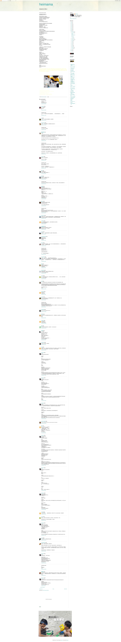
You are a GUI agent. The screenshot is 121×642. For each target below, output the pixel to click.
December (72, 31)
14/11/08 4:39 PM (43, 229)
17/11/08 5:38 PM (43, 490)
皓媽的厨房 (72, 98)
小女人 (42, 275)
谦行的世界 (72, 70)
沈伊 (41, 281)
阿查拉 (71, 99)
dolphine (42, 320)
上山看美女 (72, 37)
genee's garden (43, 421)
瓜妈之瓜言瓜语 (73, 97)
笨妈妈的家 (42, 226)
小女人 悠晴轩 (72, 73)
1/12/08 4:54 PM (43, 575)
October (72, 38)
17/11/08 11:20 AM (43, 400)
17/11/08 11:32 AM (43, 418)
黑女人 (42, 201)
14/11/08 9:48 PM (43, 278)
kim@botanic (72, 68)
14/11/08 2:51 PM (43, 160)
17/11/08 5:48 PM (43, 509)
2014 (71, 24)
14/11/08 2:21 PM (43, 140)
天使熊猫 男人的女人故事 (73, 79)
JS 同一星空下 (72, 78)
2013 (71, 25)
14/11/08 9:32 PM (43, 273)
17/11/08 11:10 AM (43, 375)
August (72, 40)
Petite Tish (42, 215)
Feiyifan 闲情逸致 (73, 96)
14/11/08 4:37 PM (43, 218)
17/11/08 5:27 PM (43, 465)
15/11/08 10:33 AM (43, 311)
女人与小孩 (72, 69)
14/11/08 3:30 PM (43, 173)
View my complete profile (73, 18)
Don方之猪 (72, 91)
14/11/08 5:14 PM (43, 240)
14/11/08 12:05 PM (43, 120)
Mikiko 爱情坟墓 (73, 82)
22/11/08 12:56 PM (43, 569)
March (72, 46)
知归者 (42, 330)
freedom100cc (43, 542)
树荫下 (71, 100)
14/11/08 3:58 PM (43, 198)
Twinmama (42, 342)
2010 (71, 28)
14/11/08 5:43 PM (43, 245)
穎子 (41, 170)
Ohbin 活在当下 (73, 77)
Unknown (42, 291)
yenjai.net (42, 106)
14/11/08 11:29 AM (43, 103)
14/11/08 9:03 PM (43, 267)
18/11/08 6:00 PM (43, 520)
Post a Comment (42, 587)
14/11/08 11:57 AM (43, 115)
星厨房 (71, 102)
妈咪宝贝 (71, 57)
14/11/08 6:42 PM (43, 261)
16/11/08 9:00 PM (43, 344)
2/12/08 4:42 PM (43, 585)
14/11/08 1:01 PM (43, 129)
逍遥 (41, 176)
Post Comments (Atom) (46, 590)
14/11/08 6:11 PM (43, 254)
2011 (71, 27)
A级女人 (72, 85)
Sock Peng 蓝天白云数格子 (73, 81)
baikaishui (42, 270)
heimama (46, 4)
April (72, 45)
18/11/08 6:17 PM (43, 535)
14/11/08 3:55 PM (43, 183)
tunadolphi (42, 309)
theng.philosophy (43, 236)
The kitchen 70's (73, 101)
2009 (71, 29)
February (72, 47)
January (72, 48)
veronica (42, 156)
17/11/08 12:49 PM (43, 423)
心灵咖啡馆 (72, 90)
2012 (71, 26)
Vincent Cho (43, 122)
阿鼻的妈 (42, 571)
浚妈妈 (42, 186)
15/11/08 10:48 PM (43, 323)
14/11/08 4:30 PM (43, 205)
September (72, 39)
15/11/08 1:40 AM (43, 294)
